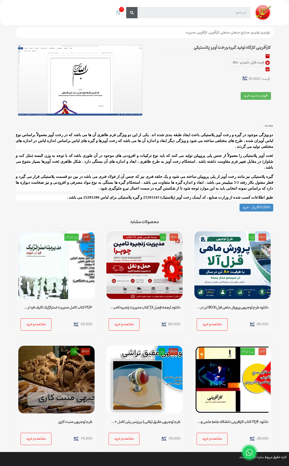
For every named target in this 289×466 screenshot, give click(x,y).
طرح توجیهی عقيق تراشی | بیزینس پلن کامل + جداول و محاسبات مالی (147, 423)
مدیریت (190, 32)
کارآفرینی (214, 32)
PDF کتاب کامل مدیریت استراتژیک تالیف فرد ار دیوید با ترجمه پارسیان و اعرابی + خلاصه (60, 309)
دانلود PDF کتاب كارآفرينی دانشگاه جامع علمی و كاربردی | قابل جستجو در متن (234, 423)
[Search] (132, 12)
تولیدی (265, 32)
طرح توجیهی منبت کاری (75, 422)
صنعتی (235, 32)
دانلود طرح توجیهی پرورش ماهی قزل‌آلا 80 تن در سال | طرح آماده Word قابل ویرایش (234, 309)
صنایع (245, 32)
